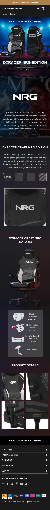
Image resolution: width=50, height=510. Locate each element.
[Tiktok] (4, 484)
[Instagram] (18, 484)
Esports (12, 14)
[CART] (42, 8)
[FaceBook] (8, 484)
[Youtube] (22, 484)
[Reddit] (27, 484)
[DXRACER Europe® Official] (19, 8)
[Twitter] (13, 484)
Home (4, 14)
